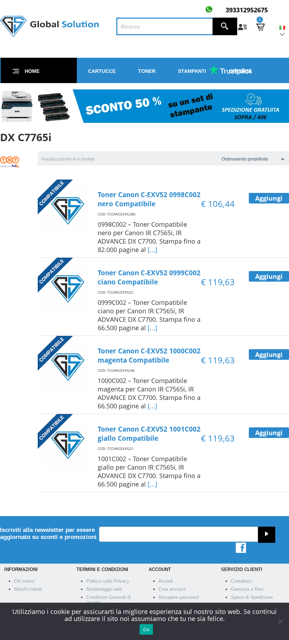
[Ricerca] (225, 26)
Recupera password (179, 597)
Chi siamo (24, 581)
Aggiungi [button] (269, 198)
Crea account (172, 589)
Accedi (166, 581)
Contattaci (241, 581)
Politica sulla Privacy (107, 581)
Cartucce (102, 71)
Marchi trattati (28, 589)
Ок (146, 629)
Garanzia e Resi (247, 589)
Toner (146, 71)
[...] (152, 249)
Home (32, 71)
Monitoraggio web (104, 589)
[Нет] (280, 621)
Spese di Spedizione (252, 597)
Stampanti (192, 71)
